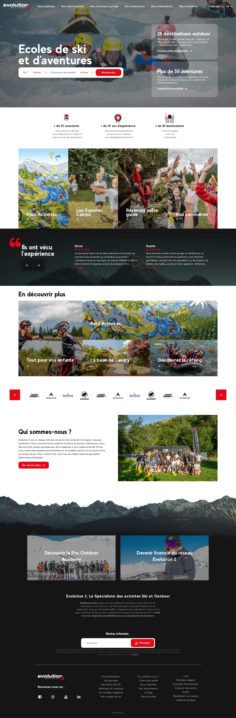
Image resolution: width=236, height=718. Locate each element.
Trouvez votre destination (172, 50)
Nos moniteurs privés (104, 6)
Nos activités (46, 6)
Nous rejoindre (148, 684)
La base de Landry (110, 360)
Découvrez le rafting (180, 360)
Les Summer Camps (89, 212)
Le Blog (148, 692)
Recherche (108, 72)
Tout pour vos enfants (50, 360)
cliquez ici (135, 654)
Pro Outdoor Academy (111, 692)
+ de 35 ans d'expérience (118, 126)
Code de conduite (186, 700)
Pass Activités (188, 6)
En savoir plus (31, 465)
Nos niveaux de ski (111, 696)
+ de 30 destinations (169, 126)
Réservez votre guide (142, 212)
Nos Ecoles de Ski (111, 684)
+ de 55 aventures (66, 126)
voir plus (79, 267)
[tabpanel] (66, 126)
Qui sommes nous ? (148, 676)
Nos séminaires (135, 6)
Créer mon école (148, 680)
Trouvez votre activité (170, 88)
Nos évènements (148, 688)
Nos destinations (72, 6)
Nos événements (162, 6)
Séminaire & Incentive (111, 688)
